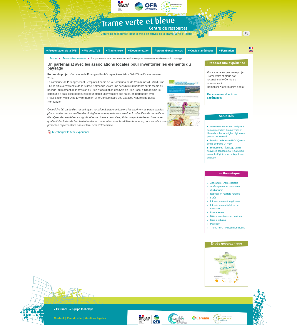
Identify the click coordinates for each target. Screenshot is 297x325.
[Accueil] (148, 23)
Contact (59, 318)
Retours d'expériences (169, 50)
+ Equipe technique (81, 309)
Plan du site (74, 318)
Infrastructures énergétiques (225, 201)
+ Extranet (60, 309)
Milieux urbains (218, 220)
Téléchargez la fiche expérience (71, 132)
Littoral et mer (217, 212)
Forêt (213, 197)
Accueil (53, 58)
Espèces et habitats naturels (225, 193)
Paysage (215, 223)
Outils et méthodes (202, 50)
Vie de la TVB (92, 50)
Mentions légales (95, 318)
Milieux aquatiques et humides (226, 216)
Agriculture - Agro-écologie (224, 183)
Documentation (139, 50)
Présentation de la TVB (62, 50)
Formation (227, 50)
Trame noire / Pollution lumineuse (227, 227)
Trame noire (115, 50)
